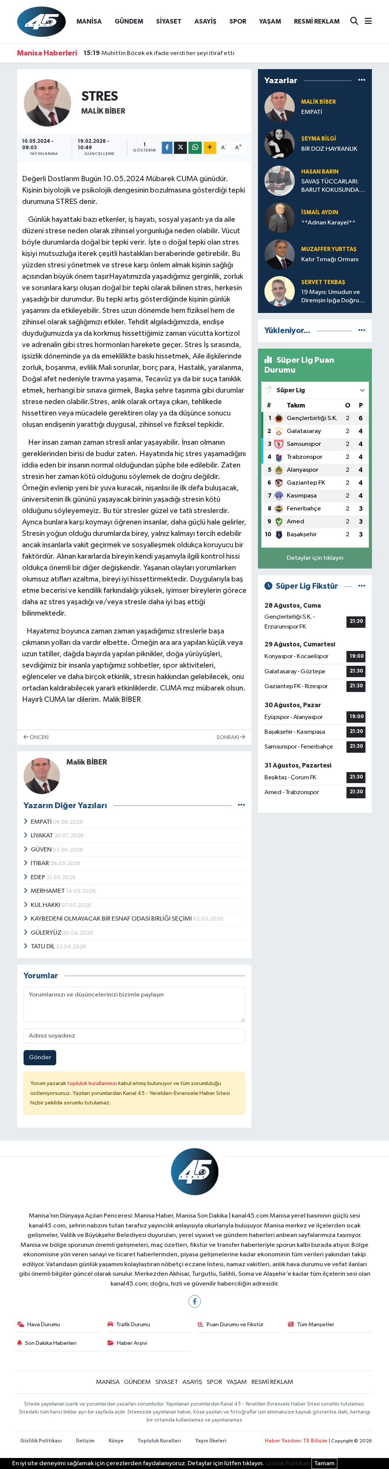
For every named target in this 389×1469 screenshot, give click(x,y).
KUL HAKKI (46, 905)
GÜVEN (42, 850)
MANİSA (89, 21)
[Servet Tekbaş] (279, 291)
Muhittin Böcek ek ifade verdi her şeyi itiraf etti (159, 53)
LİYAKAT (42, 835)
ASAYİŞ (205, 21)
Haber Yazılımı (283, 1441)
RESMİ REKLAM (317, 21)
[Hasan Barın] (279, 180)
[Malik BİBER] (48, 103)
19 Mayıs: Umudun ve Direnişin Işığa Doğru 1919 (330, 297)
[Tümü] (361, 80)
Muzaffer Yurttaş (329, 249)
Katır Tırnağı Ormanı (330, 259)
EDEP (38, 877)
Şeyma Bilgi (318, 139)
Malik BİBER (103, 111)
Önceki (38, 737)
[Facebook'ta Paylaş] (167, 148)
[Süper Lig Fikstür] (361, 586)
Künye (116, 1441)
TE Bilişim (315, 1441)
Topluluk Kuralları (159, 1441)
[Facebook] (194, 1301)
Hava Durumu (43, 1324)
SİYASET (169, 21)
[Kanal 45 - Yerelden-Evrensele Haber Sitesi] (41, 21)
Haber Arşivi (132, 1343)
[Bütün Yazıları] (241, 805)
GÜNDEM (129, 21)
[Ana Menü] (365, 22)
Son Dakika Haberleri (50, 1343)
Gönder (40, 1057)
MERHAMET (48, 891)
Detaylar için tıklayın (315, 558)
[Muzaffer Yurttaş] (279, 254)
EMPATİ (42, 822)
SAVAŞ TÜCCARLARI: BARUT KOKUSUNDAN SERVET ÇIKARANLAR (332, 186)
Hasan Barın (319, 172)
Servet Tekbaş (323, 282)
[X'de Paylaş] (180, 148)
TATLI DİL (43, 946)
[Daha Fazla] (210, 148)
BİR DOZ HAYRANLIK (329, 149)
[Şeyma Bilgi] (279, 144)
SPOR (237, 21)
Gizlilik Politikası (41, 1441)
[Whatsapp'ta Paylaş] (195, 148)
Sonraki (228, 737)
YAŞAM (270, 21)
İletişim (85, 1441)
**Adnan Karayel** (328, 223)
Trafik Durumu (133, 1324)
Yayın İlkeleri (210, 1441)
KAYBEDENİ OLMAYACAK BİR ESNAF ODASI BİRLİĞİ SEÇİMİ (112, 919)
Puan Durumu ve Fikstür (235, 1324)
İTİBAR (40, 863)
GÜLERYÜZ (47, 933)
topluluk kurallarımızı (92, 1083)
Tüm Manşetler (315, 1324)
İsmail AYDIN (319, 212)
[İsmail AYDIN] (279, 217)
